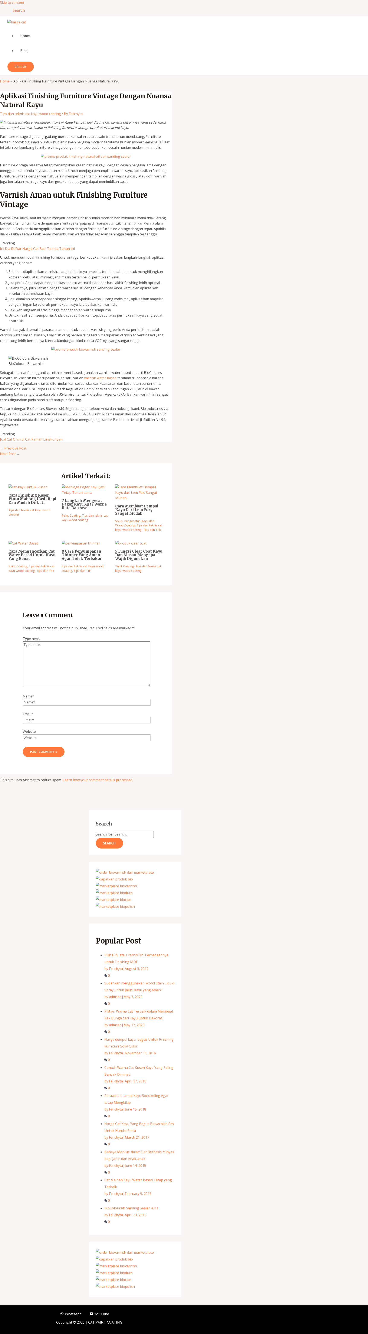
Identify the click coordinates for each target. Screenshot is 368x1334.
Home (25, 35)
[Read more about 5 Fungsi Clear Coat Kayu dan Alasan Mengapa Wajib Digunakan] (131, 543)
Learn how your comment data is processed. (98, 780)
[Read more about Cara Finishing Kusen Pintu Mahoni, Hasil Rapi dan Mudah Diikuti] (28, 487)
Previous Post (13, 448)
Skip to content (12, 2)
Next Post (10, 453)
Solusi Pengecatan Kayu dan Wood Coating (134, 523)
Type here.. (31, 638)
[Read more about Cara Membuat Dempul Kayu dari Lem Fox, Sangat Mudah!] (139, 498)
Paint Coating (71, 515)
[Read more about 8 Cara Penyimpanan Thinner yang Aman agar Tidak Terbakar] (81, 543)
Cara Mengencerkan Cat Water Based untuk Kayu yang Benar (32, 555)
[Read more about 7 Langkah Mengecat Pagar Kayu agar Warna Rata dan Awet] (86, 492)
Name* (28, 696)
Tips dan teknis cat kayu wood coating (30, 113)
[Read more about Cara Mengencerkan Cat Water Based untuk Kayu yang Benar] (24, 543)
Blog (24, 50)
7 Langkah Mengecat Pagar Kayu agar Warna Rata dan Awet (84, 504)
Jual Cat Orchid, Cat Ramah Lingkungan (31, 439)
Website (29, 731)
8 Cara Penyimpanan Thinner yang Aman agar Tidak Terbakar (82, 555)
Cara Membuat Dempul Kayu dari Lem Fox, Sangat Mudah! (136, 510)
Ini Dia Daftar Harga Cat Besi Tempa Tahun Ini (37, 248)
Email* (28, 714)
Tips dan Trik (152, 530)
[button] (17, 10)
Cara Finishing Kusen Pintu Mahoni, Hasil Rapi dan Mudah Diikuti (32, 499)
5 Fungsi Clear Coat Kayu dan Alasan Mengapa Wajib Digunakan (138, 555)
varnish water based (100, 378)
